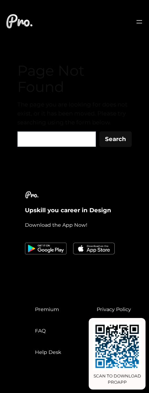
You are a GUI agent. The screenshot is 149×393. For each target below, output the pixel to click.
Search (115, 138)
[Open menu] (139, 22)
